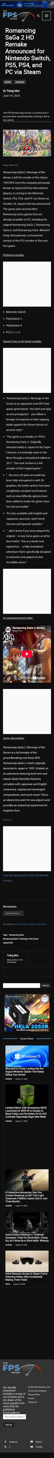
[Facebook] (15, 103)
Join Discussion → (13, 913)
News (8, 82)
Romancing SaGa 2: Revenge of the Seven (21, 938)
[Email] (36, 103)
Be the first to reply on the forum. (31, 924)
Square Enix (8, 942)
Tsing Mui (13, 91)
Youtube (39, 1447)
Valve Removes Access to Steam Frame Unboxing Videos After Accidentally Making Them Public (26, 1276)
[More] (50, 103)
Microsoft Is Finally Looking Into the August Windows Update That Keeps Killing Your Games (24, 1071)
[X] (22, 103)
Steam (15, 332)
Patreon (39, 1442)
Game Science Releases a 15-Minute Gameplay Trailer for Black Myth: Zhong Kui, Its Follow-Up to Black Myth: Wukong (27, 1237)
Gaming (20, 82)
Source (7, 819)
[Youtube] (31, 1446)
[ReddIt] (29, 103)
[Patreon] (31, 1442)
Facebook (13, 1442)
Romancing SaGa (16, 934)
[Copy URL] (43, 103)
